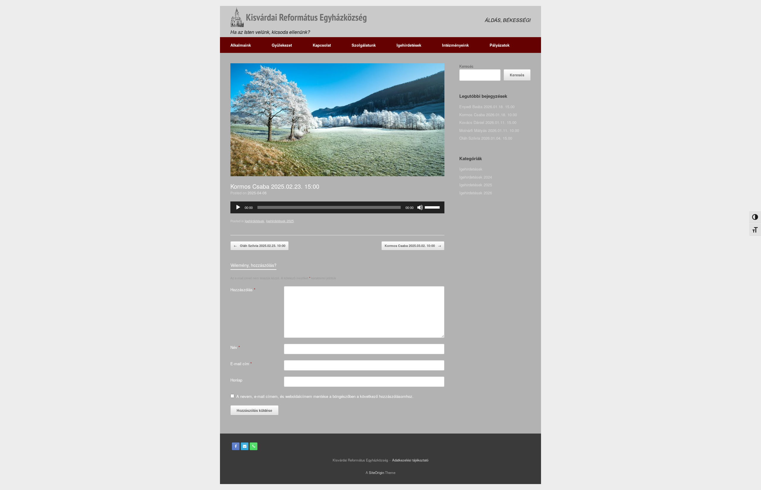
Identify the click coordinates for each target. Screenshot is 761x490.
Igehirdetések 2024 (475, 177)
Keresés (466, 66)
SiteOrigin (376, 472)
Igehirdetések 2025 (280, 220)
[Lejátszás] (238, 207)
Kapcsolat (322, 45)
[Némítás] (420, 207)
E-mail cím (241, 363)
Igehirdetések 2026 (475, 193)
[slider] (433, 206)
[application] (337, 207)
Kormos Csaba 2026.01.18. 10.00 (488, 114)
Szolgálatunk (364, 45)
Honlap (236, 380)
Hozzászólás (242, 289)
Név (235, 347)
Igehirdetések (409, 45)
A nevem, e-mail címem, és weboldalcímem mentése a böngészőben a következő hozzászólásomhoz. (324, 396)
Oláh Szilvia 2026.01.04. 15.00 (485, 138)
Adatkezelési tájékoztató (410, 460)
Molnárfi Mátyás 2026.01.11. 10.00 (489, 130)
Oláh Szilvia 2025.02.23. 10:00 (259, 245)
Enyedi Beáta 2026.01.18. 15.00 (487, 106)
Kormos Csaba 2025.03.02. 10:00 (413, 245)
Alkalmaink (240, 45)
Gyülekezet (282, 45)
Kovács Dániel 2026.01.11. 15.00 (487, 122)
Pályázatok (500, 45)
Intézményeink (455, 45)
